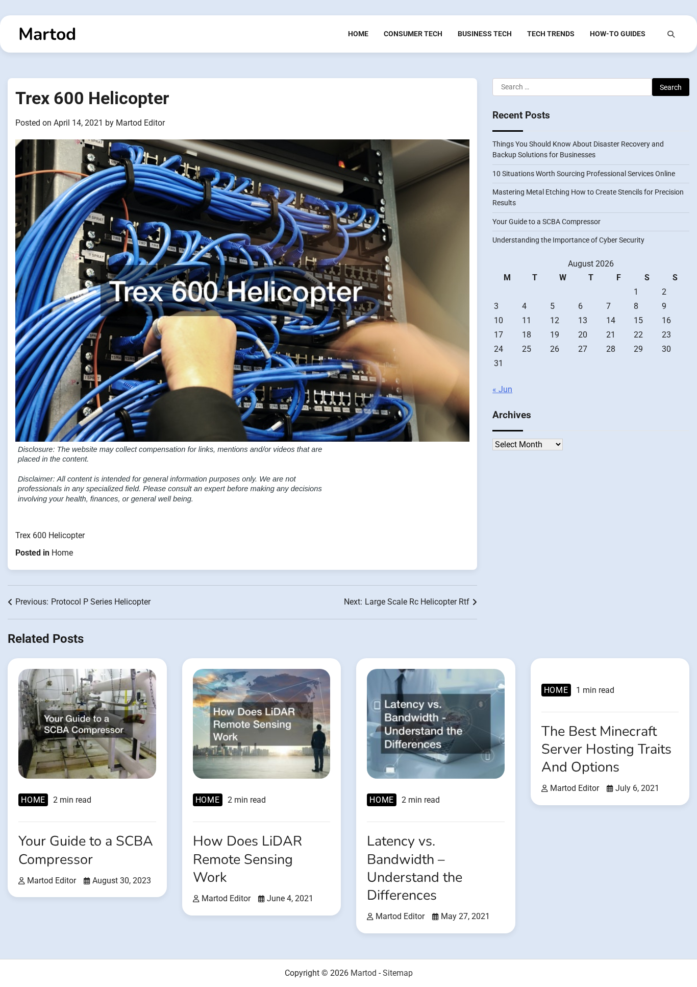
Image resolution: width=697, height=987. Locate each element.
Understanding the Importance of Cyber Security (568, 240)
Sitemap (398, 973)
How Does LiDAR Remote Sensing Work (247, 859)
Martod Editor (140, 123)
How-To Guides (617, 34)
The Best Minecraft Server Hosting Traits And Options (606, 749)
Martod (47, 34)
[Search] (671, 34)
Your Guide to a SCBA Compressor (546, 222)
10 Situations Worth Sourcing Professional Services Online (583, 174)
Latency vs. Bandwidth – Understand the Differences (414, 868)
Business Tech (485, 34)
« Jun (502, 390)
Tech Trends (551, 34)
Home (358, 34)
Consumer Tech (413, 34)
